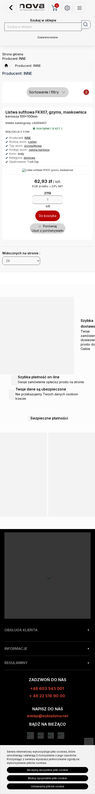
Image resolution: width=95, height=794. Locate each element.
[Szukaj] (86, 24)
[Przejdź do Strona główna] (6, 66)
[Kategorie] (79, 7)
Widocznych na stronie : (21, 253)
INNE (28, 137)
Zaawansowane (47, 37)
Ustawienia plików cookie (47, 786)
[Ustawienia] (67, 7)
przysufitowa (33, 145)
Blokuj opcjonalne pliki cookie (47, 778)
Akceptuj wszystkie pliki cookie (47, 770)
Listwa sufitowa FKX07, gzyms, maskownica (46, 112)
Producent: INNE (28, 66)
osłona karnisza (39, 149)
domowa (29, 157)
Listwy (32, 141)
